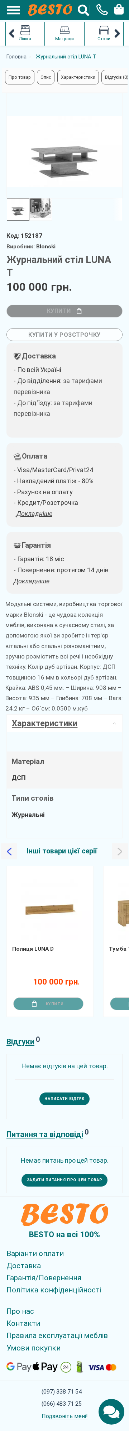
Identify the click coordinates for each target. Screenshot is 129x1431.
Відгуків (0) (116, 77)
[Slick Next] (86, 911)
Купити (59, 311)
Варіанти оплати (35, 1253)
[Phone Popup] (99, 10)
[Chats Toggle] (111, 1412)
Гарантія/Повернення (43, 1278)
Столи (103, 38)
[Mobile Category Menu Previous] (12, 34)
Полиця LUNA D (33, 949)
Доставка (23, 1265)
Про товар (20, 77)
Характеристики (78, 77)
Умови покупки (33, 1348)
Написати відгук (64, 1098)
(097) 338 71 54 (62, 1391)
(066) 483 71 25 (62, 1403)
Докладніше (31, 581)
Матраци (64, 38)
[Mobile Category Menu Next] (117, 34)
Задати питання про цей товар (64, 1180)
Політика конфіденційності (53, 1290)
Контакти (23, 1323)
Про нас (20, 1311)
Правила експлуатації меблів (57, 1335)
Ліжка (25, 38)
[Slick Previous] (9, 851)
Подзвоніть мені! (65, 1416)
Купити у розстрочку (64, 334)
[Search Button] (83, 10)
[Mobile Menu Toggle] (9, 10)
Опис (45, 77)
